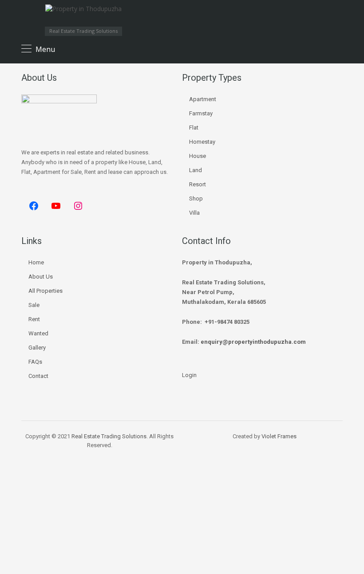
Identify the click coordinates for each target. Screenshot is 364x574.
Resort (197, 184)
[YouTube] (56, 206)
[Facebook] (33, 206)
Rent (34, 319)
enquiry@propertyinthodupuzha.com (253, 341)
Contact (38, 376)
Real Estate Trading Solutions (108, 436)
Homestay (202, 141)
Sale (34, 305)
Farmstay (201, 113)
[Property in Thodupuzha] (83, 15)
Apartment (202, 99)
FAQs (35, 361)
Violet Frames (279, 436)
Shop (196, 198)
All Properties (45, 290)
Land (195, 170)
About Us (40, 276)
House (197, 156)
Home (36, 262)
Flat (193, 127)
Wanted (38, 333)
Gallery (37, 347)
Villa (194, 212)
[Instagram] (78, 206)
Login (189, 375)
